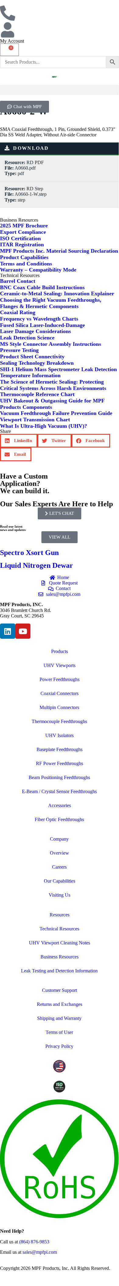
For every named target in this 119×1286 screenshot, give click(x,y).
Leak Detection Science (27, 338)
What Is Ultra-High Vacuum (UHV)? (43, 426)
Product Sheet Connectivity (32, 356)
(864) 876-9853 (34, 1241)
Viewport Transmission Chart (35, 419)
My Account (12, 41)
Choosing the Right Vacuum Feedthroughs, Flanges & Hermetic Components (50, 303)
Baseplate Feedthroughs (59, 749)
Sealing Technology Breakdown (37, 363)
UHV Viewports (59, 665)
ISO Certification (20, 238)
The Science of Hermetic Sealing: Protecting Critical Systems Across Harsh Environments (53, 385)
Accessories (59, 805)
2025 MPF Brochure (24, 226)
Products (59, 651)
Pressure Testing (19, 350)
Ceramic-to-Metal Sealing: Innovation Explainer (57, 293)
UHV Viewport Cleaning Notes (59, 942)
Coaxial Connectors (59, 693)
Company (59, 839)
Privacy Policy (59, 1046)
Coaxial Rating (17, 312)
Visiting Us (59, 895)
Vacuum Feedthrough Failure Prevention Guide (56, 413)
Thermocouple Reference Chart (37, 394)
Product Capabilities (24, 257)
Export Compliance (23, 232)
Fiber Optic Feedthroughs (59, 819)
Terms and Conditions (26, 264)
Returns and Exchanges (59, 1004)
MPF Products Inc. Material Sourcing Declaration (59, 251)
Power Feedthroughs (59, 679)
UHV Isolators (59, 735)
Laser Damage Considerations (35, 331)
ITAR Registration (22, 244)
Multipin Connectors (59, 707)
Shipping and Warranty (59, 1018)
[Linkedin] (7, 631)
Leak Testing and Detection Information (59, 970)
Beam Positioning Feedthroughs (59, 777)
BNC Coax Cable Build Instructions (42, 287)
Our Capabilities (59, 881)
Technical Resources (59, 928)
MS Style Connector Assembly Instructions (50, 344)
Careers (59, 867)
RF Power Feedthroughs (59, 763)
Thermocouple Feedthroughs (59, 721)
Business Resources (59, 956)
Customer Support (59, 990)
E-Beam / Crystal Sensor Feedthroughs (59, 791)
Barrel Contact (17, 281)
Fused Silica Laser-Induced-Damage (42, 325)
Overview (59, 853)
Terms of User (59, 1032)
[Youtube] (22, 631)
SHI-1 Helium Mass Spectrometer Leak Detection (58, 369)
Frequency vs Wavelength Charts (39, 319)
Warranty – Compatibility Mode (38, 270)
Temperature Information (30, 375)
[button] (59, 90)
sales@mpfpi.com (40, 1252)
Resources (59, 914)
